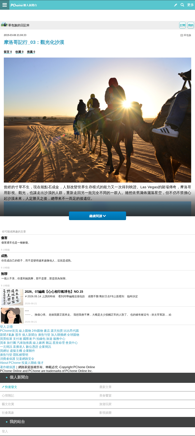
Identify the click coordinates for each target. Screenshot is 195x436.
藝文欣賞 (8, 404)
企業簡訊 (45, 346)
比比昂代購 (71, 330)
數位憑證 (32, 346)
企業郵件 (29, 350)
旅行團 (11, 342)
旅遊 (49, 338)
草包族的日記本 (19, 25)
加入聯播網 (58, 334)
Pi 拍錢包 (39, 338)
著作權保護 (7, 367)
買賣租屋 (6, 338)
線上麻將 (39, 342)
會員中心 (72, 342)
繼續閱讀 (95, 216)
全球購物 (73, 334)
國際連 (27, 338)
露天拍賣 (57, 330)
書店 (47, 330)
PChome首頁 (9, 330)
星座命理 (59, 342)
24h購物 (37, 330)
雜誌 (49, 342)
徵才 (41, 362)
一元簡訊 (6, 346)
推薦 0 (31, 51)
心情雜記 (8, 395)
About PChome (10, 362)
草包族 (187, 35)
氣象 (11, 334)
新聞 (3, 334)
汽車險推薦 (24, 342)
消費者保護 (7, 358)
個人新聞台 (29, 334)
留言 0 (8, 51)
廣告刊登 (44, 334)
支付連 (17, 338)
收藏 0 (19, 51)
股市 (18, 334)
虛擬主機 (16, 350)
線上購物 (25, 330)
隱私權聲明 (20, 354)
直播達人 (19, 346)
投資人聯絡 (29, 362)
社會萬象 (8, 412)
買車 (3, 342)
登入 (3, 326)
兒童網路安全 (25, 358)
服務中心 (59, 338)
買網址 (4, 350)
